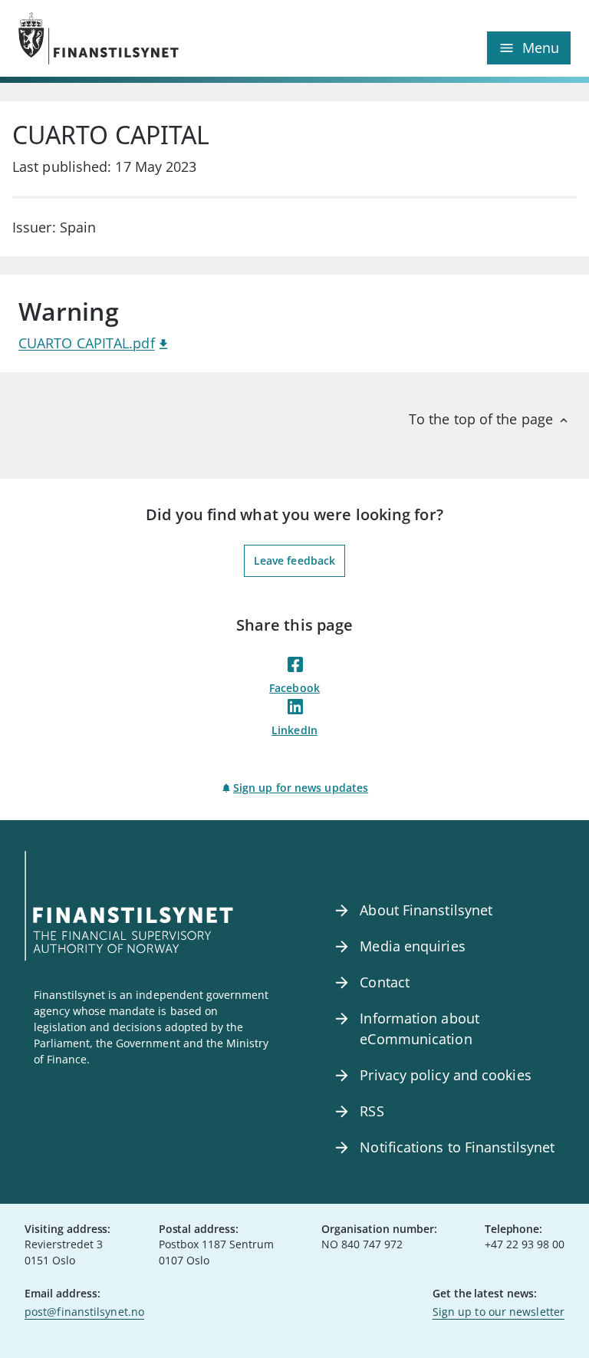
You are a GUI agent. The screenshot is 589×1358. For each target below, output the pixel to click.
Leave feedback (294, 560)
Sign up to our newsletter (498, 1311)
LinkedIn (294, 730)
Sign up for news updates (300, 787)
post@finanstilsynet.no (84, 1311)
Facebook (294, 688)
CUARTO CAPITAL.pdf (86, 343)
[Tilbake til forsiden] (156, 38)
